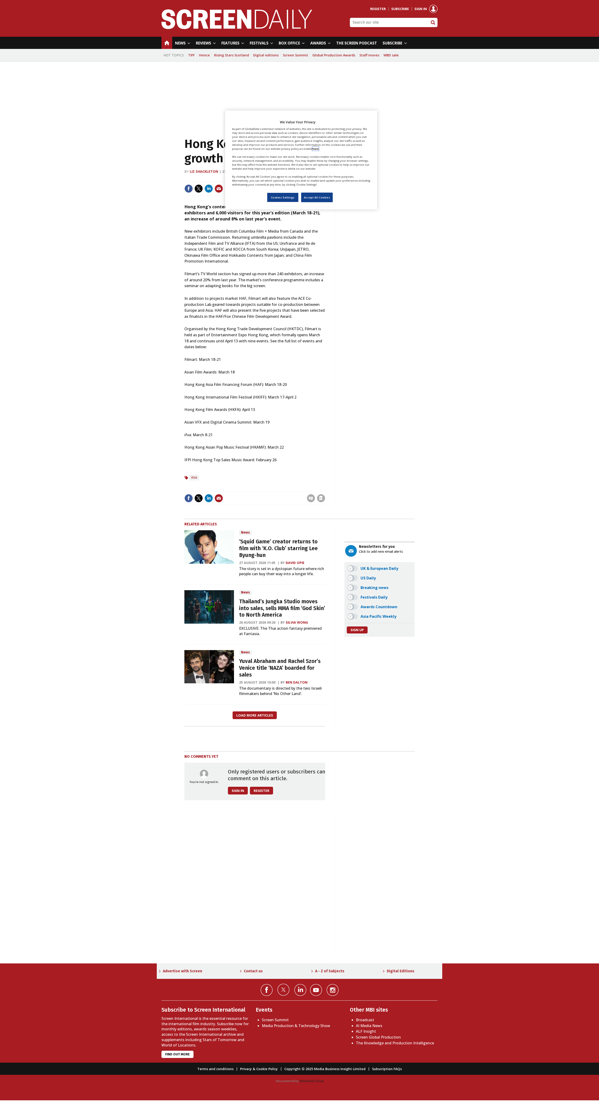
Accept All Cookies (317, 197)
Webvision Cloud (311, 1081)
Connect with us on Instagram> (333, 990)
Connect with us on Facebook (267, 990)
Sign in (420, 9)
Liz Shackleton (204, 171)
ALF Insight (366, 1031)
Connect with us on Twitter (283, 989)
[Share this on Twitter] (198, 188)
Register (378, 9)
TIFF (191, 55)
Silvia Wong (297, 622)
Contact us (253, 971)
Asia (194, 477)
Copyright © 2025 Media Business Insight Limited (324, 1069)
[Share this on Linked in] (209, 188)
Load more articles (254, 715)
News (245, 532)
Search (433, 22)
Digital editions (266, 55)
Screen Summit (295, 55)
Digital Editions (400, 971)
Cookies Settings (283, 197)
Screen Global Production (378, 1037)
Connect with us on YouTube (316, 990)
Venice (204, 55)
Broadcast (365, 1019)
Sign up (357, 630)
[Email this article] (219, 188)
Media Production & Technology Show (296, 1025)
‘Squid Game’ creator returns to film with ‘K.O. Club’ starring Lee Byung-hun (278, 548)
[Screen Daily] (236, 27)
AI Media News (369, 1025)
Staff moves (369, 55)
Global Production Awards (333, 55)
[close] (324, 488)
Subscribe (400, 9)
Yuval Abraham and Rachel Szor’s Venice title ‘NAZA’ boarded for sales (280, 668)
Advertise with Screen (182, 971)
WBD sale (391, 55)
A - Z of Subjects (329, 971)
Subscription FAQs (387, 1069)
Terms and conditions (215, 1069)
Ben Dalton (296, 682)
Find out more (177, 1054)
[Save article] (321, 498)
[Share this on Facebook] (188, 188)
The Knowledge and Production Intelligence (395, 1043)
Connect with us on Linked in (300, 990)
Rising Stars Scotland (231, 55)
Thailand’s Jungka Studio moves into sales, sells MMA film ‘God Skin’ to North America (282, 608)
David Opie (295, 562)
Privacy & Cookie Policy (259, 1069)
